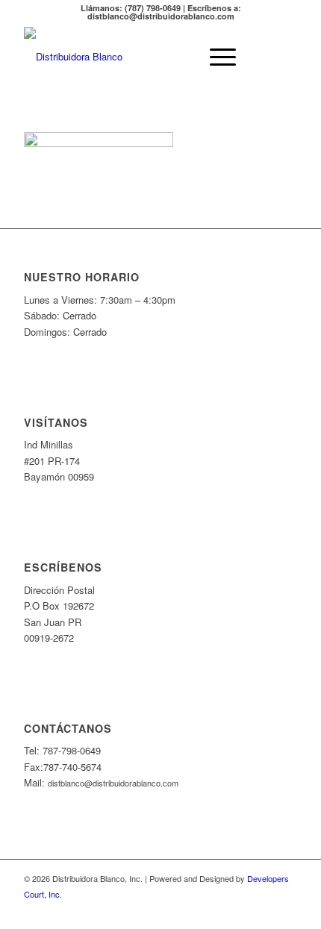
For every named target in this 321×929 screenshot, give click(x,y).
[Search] (180, 57)
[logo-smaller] (133, 57)
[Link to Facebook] (286, 910)
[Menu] (215, 57)
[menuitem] (180, 57)
